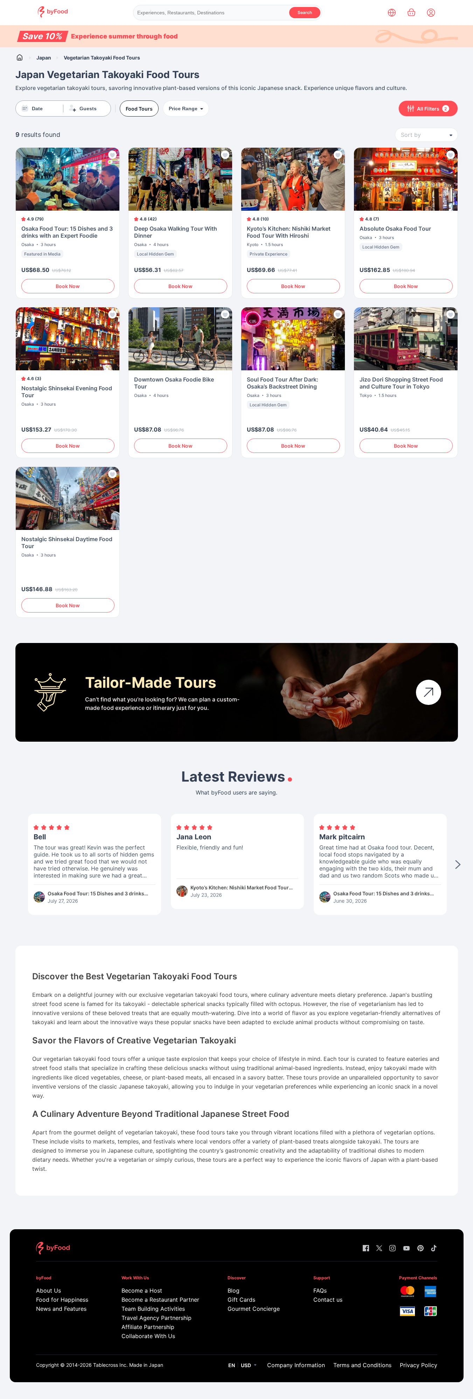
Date (37, 108)
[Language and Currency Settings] (392, 12)
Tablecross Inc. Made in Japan (128, 1365)
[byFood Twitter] (379, 1249)
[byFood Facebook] (366, 1248)
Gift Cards (241, 1299)
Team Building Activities (153, 1308)
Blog (233, 1290)
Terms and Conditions (362, 1365)
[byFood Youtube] (406, 1248)
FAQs (320, 1290)
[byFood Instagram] (392, 1248)
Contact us (327, 1299)
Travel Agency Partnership (156, 1317)
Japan (43, 58)
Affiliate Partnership (147, 1326)
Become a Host (141, 1290)
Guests (88, 108)
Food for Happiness (62, 1299)
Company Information (296, 1365)
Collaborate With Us (148, 1335)
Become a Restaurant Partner (160, 1299)
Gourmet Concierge (254, 1308)
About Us (48, 1290)
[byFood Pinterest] (420, 1248)
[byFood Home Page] (53, 16)
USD (246, 1365)
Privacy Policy (418, 1365)
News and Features (61, 1308)
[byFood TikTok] (433, 1249)
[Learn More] (428, 692)
